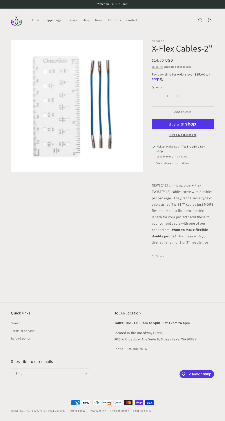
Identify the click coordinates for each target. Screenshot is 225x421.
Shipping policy (142, 410)
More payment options (182, 134)
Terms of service (119, 410)
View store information (172, 163)
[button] (200, 20)
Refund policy (21, 338)
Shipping (157, 66)
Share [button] (160, 256)
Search (16, 323)
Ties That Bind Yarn (31, 410)
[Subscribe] (85, 374)
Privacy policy (98, 410)
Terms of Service (22, 331)
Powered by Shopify (54, 410)
